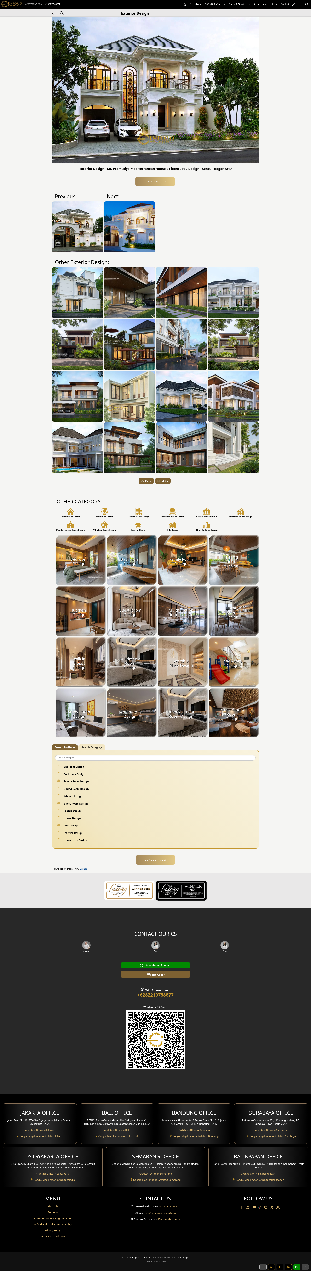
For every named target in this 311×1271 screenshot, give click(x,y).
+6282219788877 (52, 4)
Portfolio (194, 4)
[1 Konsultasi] (296, 1267)
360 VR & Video (214, 4)
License (83, 869)
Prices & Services (238, 4)
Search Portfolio (64, 747)
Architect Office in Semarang (155, 1173)
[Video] (279, 1267)
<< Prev (146, 481)
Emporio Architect (142, 1257)
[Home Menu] (185, 4)
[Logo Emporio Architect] (11, 4)
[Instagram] (248, 1207)
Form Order (155, 974)
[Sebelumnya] (263, 1267)
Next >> (163, 481)
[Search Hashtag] (62, 13)
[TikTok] (260, 1207)
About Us (259, 4)
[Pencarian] (271, 1267)
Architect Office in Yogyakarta (53, 1173)
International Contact (157, 965)
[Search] (307, 4)
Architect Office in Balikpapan (258, 1173)
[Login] (294, 4)
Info (272, 4)
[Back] (54, 13)
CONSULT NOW (155, 859)
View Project (155, 181)
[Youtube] (254, 1207)
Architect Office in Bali (117, 1129)
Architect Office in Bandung (194, 1129)
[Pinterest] (266, 1207)
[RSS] (278, 1207)
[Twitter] (272, 1208)
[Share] (288, 1267)
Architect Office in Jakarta (39, 1129)
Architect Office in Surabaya (271, 1129)
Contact (285, 4)
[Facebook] (242, 1207)
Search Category (92, 747)
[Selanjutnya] (305, 1267)
